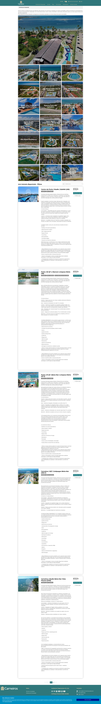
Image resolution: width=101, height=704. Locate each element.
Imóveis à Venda (73, 4)
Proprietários (65, 4)
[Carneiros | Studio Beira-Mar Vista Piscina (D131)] (28, 584)
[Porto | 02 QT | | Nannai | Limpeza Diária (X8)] (28, 277)
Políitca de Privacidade (8, 701)
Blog (53, 4)
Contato (48, 4)
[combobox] (74, 184)
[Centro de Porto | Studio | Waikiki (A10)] (28, 194)
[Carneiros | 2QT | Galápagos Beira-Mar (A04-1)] (28, 476)
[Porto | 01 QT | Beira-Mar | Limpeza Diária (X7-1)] (28, 379)
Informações (58, 4)
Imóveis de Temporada (40, 4)
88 (51, 682)
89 (53, 682)
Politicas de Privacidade (31, 693)
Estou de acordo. (88, 699)
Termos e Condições (30, 691)
